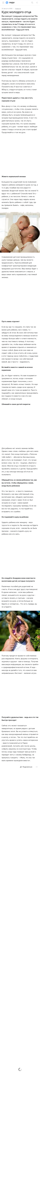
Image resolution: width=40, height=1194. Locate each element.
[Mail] (7, 2)
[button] (20, 232)
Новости (18, 8)
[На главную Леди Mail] (11, 2)
